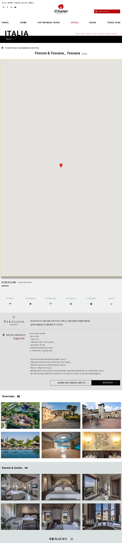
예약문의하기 (110, 382)
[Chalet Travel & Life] (61, 9)
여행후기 (31, 3)
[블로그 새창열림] (3, 7)
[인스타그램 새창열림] (11, 7)
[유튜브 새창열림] (15, 7)
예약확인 (10, 3)
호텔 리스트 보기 (61, 539)
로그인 (4, 3)
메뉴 (9, 39)
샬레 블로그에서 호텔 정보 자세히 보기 (73, 383)
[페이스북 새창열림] (7, 7)
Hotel (83, 34)
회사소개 (24, 3)
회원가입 (17, 3)
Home (77, 34)
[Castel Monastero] (20, 415)
